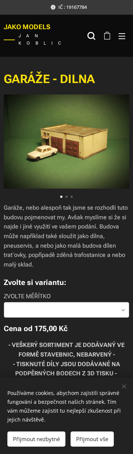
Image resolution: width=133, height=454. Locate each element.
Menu (122, 35)
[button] (91, 36)
